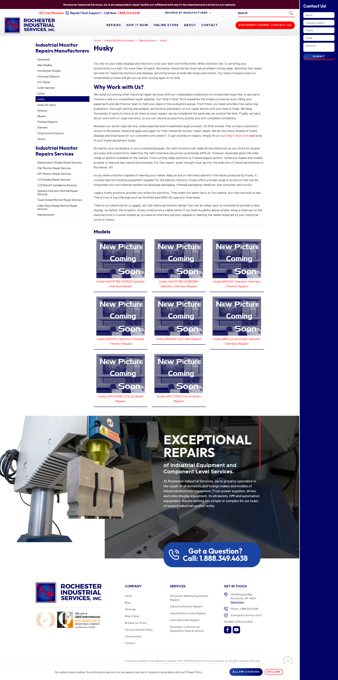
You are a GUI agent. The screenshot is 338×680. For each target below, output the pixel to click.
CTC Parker (43, 82)
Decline (274, 672)
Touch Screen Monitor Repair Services (59, 199)
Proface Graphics (47, 121)
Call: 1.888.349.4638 (215, 558)
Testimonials (133, 636)
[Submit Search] (291, 13)
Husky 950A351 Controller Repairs (178, 339)
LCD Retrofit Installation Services (57, 185)
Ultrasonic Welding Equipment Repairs (189, 597)
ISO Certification (51, 13)
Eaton (41, 93)
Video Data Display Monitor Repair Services (57, 207)
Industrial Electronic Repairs (188, 613)
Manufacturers (45, 214)
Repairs (114, 25)
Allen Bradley (44, 65)
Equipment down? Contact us (265, 25)
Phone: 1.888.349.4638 (244, 608)
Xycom (41, 138)
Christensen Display (49, 70)
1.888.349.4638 (129, 13)
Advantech (43, 59)
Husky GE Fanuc (46, 104)
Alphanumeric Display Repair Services (59, 162)
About (190, 25)
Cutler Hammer (46, 87)
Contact (209, 25)
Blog (127, 602)
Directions (237, 602)
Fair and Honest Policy (139, 629)
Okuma (41, 116)
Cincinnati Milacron (48, 76)
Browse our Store (136, 622)
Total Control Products (50, 133)
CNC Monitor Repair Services (54, 168)
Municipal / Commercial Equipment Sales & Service (187, 628)
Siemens (42, 127)
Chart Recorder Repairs (184, 620)
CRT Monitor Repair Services (54, 173)
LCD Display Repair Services (53, 179)
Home (128, 595)
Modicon (42, 110)
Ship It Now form (237, 135)
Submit (319, 56)
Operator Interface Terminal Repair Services (57, 192)
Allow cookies (246, 672)
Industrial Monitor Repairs (186, 606)
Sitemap (130, 609)
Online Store (166, 25)
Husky (41, 99)
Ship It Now (137, 25)
